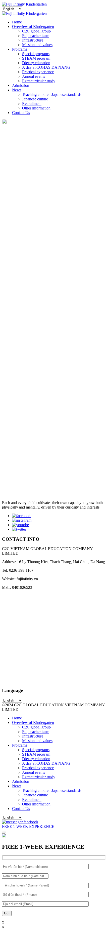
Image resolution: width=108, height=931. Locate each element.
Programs (19, 49)
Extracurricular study (38, 81)
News (16, 90)
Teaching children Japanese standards (51, 94)
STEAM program (36, 58)
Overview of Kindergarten (33, 26)
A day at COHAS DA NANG (46, 67)
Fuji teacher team (35, 35)
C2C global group (36, 31)
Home (17, 22)
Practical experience (38, 72)
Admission (20, 85)
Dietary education (36, 63)
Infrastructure (32, 40)
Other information (36, 108)
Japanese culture (35, 99)
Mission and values (37, 45)
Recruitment (31, 103)
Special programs (35, 54)
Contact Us (21, 112)
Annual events (33, 76)
